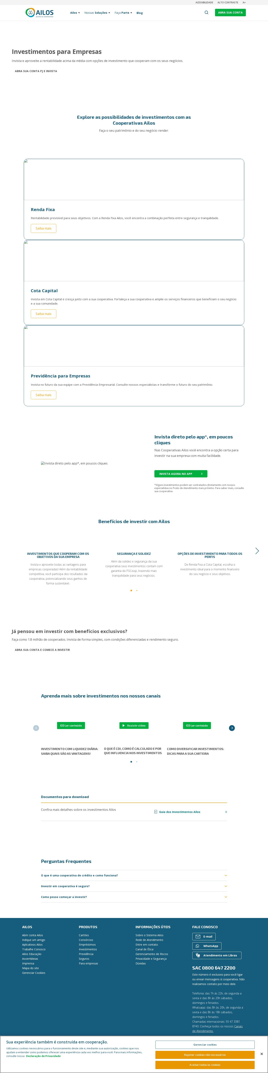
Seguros (84, 959)
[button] (11, 551)
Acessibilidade (204, 2)
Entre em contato (147, 944)
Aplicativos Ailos (32, 944)
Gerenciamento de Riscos (152, 954)
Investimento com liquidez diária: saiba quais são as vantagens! (69, 751)
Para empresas (88, 963)
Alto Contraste (228, 2)
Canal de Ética (144, 949)
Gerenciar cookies (205, 1044)
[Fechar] (261, 1054)
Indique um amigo (33, 940)
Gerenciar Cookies (33, 973)
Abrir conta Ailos (32, 935)
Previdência (86, 954)
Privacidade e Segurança (151, 959)
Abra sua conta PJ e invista (36, 71)
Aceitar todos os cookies (205, 1065)
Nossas (95, 13)
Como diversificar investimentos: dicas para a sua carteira (195, 751)
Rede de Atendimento (149, 940)
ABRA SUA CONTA (230, 12)
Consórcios (86, 940)
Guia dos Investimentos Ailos (177, 812)
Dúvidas (141, 963)
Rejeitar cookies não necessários (205, 1055)
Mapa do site (30, 968)
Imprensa (28, 963)
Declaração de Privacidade (43, 1056)
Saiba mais (43, 228)
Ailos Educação (31, 954)
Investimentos (88, 949)
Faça (122, 13)
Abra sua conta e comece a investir (42, 650)
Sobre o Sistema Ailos (149, 935)
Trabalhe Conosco (34, 949)
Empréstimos (87, 944)
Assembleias (30, 959)
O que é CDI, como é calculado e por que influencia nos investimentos (133, 751)
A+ (244, 2)
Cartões (84, 935)
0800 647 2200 (218, 968)
